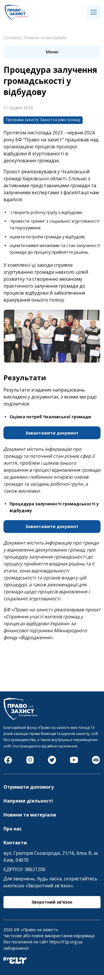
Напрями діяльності (28, 801)
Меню (52, 52)
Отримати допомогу (28, 787)
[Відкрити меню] (94, 12)
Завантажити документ (52, 433)
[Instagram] (30, 763)
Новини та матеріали (45, 37)
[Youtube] (74, 763)
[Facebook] (8, 763)
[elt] (15, 962)
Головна (11, 37)
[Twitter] (52, 763)
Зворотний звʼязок (52, 902)
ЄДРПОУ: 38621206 (24, 869)
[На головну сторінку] (16, 18)
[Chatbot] (96, 763)
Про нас (12, 829)
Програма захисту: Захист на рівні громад (43, 119)
